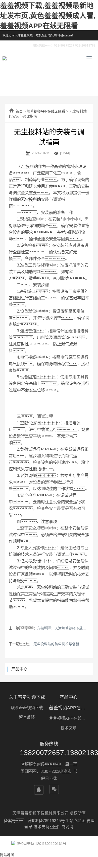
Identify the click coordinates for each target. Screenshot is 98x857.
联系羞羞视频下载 (27, 708)
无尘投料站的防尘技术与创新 (56, 644)
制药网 (68, 827)
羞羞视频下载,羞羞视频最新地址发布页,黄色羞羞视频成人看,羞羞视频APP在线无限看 (47, 16)
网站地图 (7, 855)
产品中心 (69, 697)
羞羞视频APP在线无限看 (46, 111)
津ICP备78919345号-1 (48, 821)
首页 (19, 111)
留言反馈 (27, 717)
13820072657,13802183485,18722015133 (49, 753)
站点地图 (77, 821)
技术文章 (69, 728)
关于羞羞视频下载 (27, 697)
